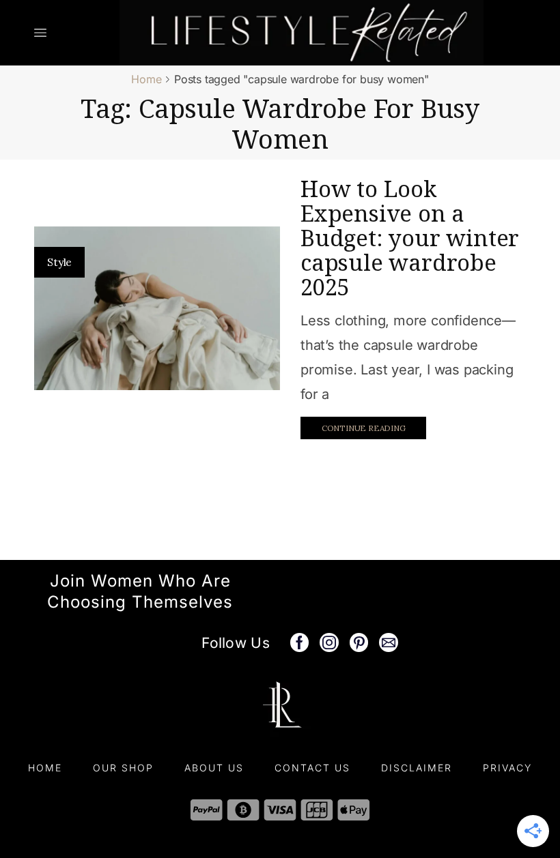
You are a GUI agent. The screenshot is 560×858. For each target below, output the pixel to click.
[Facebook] (299, 642)
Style (59, 262)
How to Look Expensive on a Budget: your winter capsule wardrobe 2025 (409, 237)
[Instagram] (329, 642)
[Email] (388, 642)
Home (146, 79)
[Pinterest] (359, 642)
